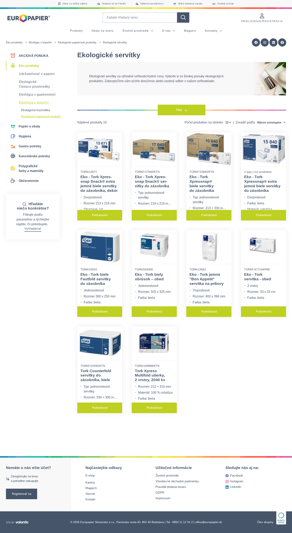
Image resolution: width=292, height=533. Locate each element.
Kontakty (212, 30)
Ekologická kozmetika (35, 110)
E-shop (90, 475)
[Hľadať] (183, 17)
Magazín (190, 30)
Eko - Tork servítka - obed (257, 276)
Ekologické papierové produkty (77, 42)
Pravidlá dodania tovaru (171, 486)
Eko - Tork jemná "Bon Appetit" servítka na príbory (207, 279)
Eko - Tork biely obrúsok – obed (149, 276)
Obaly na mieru (103, 30)
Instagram (236, 481)
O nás (167, 30)
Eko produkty (14, 42)
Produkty (76, 30)
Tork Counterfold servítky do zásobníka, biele (95, 375)
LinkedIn (235, 486)
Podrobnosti (99, 215)
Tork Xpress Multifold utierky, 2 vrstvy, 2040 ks (150, 375)
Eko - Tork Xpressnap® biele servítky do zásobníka (202, 183)
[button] (282, 43)
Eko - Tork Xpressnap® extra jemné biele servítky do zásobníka (262, 183)
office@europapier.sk (208, 522)
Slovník (90, 493)
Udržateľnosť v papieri (37, 74)
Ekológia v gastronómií (37, 94)
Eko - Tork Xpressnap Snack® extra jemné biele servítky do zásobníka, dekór (99, 183)
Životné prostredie (136, 30)
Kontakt (90, 499)
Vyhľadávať (32, 228)
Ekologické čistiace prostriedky (34, 84)
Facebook (236, 475)
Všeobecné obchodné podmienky (177, 481)
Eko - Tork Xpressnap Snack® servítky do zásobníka (152, 181)
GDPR (160, 492)
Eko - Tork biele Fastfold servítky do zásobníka (95, 279)
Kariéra (90, 482)
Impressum (163, 498)
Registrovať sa (21, 493)
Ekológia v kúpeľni (40, 42)
